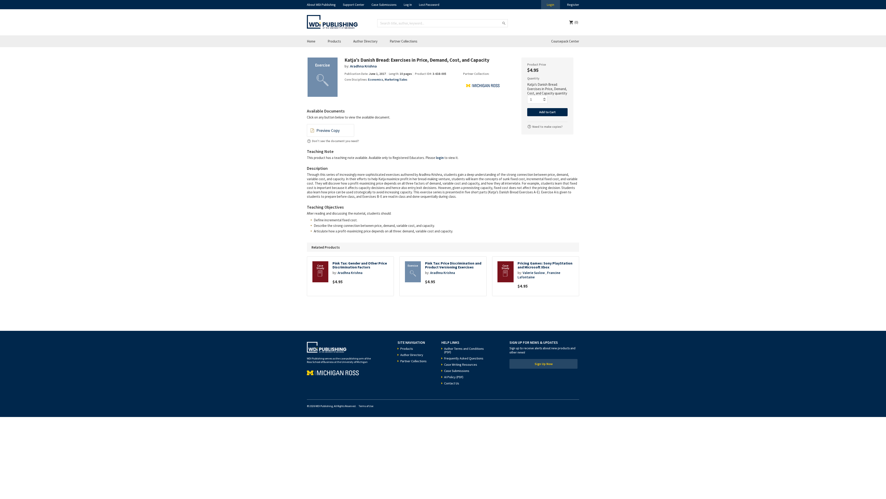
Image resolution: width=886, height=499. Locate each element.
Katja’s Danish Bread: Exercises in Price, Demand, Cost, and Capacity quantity (547, 88)
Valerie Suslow (534, 273)
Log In (408, 5)
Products (334, 41)
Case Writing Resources (460, 364)
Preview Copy (328, 130)
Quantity (533, 78)
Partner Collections (403, 41)
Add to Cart (547, 112)
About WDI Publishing (321, 5)
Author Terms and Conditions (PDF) (464, 350)
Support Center (353, 5)
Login (550, 5)
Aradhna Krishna (363, 66)
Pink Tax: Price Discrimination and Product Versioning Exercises (453, 265)
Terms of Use (366, 406)
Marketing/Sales (396, 80)
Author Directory (365, 41)
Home (311, 41)
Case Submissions (384, 5)
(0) (576, 22)
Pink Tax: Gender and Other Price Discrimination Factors (359, 265)
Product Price (536, 65)
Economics (375, 80)
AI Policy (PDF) (453, 377)
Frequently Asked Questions (463, 358)
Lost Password (429, 5)
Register (573, 5)
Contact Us (451, 383)
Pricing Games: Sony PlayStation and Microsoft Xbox (545, 265)
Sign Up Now (544, 364)
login (440, 157)
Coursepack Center (565, 41)
